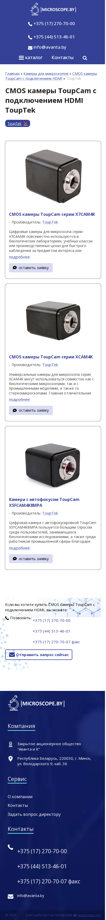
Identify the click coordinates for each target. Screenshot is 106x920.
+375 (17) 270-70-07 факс (56, 641)
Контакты (62, 57)
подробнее (19, 256)
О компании (20, 796)
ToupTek (14, 123)
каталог (33, 57)
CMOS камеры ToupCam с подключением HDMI (51, 76)
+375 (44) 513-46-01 (54, 37)
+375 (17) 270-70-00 (54, 23)
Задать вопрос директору (34, 814)
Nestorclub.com (89, 915)
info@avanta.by (49, 47)
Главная (12, 73)
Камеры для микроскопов (45, 73)
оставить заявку (34, 267)
